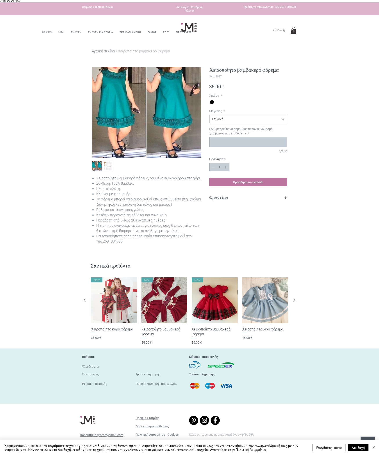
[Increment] (226, 167)
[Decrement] (212, 167)
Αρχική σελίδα (103, 51)
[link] (294, 30)
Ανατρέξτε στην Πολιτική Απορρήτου (238, 449)
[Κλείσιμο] (373, 447)
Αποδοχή (358, 447)
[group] (189, 311)
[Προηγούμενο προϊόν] (84, 300)
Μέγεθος (217, 111)
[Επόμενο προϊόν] (294, 300)
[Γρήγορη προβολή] (265, 300)
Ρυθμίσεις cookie (329, 447)
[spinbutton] (219, 167)
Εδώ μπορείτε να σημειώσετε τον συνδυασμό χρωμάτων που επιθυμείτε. (241, 131)
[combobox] (248, 119)
